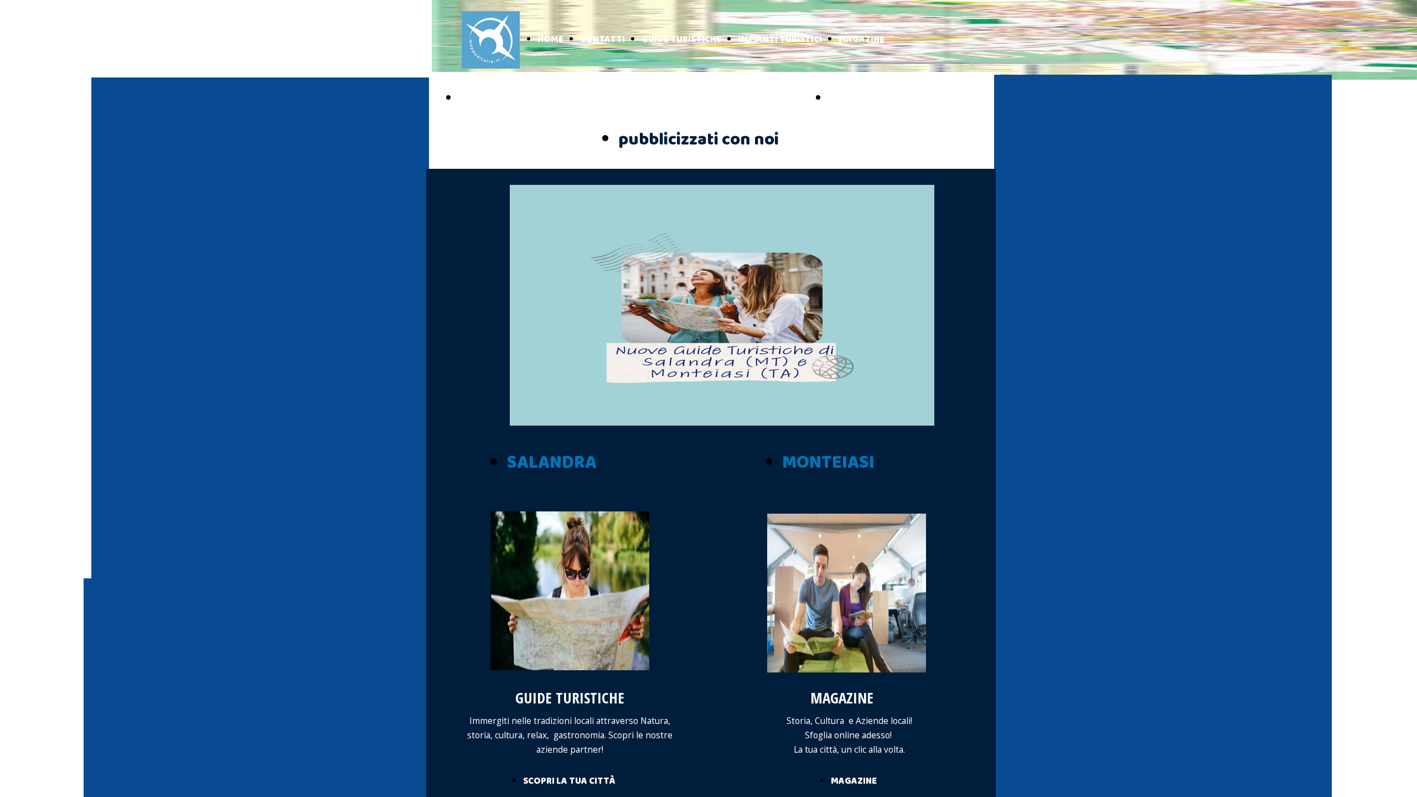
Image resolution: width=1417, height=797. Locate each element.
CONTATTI (602, 39)
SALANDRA (552, 462)
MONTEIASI (828, 462)
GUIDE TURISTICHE (681, 39)
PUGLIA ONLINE (507, 98)
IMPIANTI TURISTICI (780, 39)
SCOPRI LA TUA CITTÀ (569, 781)
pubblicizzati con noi (698, 139)
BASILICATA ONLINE (889, 98)
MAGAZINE (862, 39)
